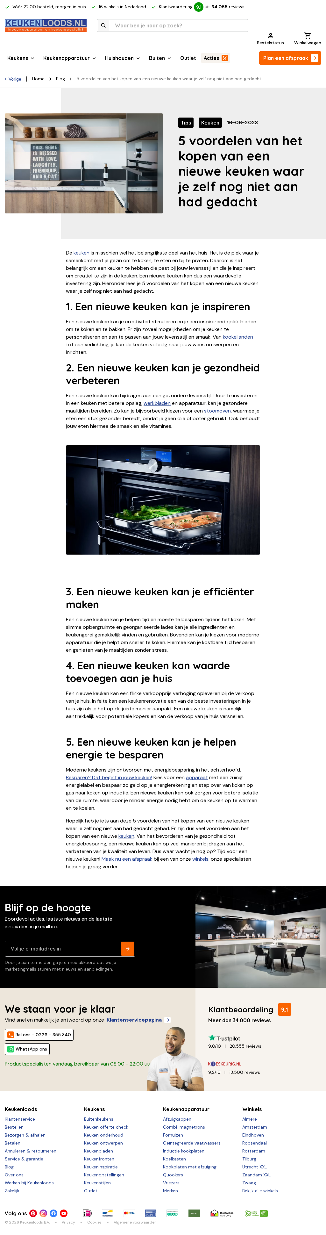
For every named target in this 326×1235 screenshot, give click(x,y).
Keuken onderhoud (103, 1135)
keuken (81, 252)
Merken (170, 1191)
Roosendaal (254, 1143)
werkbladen (157, 403)
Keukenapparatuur (66, 58)
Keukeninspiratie (101, 1167)
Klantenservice (20, 1119)
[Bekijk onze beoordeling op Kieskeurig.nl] (262, 1064)
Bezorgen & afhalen (25, 1135)
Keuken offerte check (106, 1127)
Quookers (173, 1175)
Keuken (210, 122)
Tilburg (249, 1159)
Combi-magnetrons (184, 1127)
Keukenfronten (99, 1159)
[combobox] (172, 25)
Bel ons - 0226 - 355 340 (43, 1035)
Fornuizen (173, 1135)
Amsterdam (254, 1127)
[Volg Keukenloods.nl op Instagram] (43, 1213)
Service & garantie (24, 1159)
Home (38, 79)
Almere (249, 1119)
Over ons (14, 1175)
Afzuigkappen (177, 1119)
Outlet (188, 58)
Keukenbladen (98, 1151)
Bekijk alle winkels (260, 1191)
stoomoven (217, 410)
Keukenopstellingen (104, 1175)
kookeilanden (238, 337)
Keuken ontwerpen (103, 1143)
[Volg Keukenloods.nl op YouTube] (63, 1213)
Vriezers (171, 1183)
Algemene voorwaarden (135, 1222)
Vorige (15, 79)
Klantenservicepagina (134, 1019)
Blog (60, 79)
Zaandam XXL (256, 1175)
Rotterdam (253, 1151)
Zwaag (249, 1183)
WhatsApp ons (31, 1049)
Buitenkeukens (98, 1119)
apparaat (197, 777)
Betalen (12, 1143)
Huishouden (119, 58)
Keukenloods (21, 1109)
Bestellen (14, 1127)
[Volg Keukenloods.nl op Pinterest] (33, 1213)
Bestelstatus (270, 43)
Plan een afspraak (285, 58)
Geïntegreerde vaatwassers (192, 1143)
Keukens (17, 58)
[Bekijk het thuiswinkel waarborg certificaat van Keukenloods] (222, 1213)
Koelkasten (174, 1159)
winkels (200, 859)
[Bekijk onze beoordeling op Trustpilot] (262, 1038)
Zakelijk (12, 1191)
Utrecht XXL (254, 1167)
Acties (211, 58)
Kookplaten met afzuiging (189, 1167)
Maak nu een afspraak (127, 859)
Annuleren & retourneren (30, 1151)
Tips (186, 122)
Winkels (252, 1109)
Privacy (68, 1222)
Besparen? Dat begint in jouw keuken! (109, 777)
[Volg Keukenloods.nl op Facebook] (53, 1213)
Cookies (94, 1222)
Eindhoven (253, 1135)
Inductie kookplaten (183, 1151)
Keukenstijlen (97, 1183)
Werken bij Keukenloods (29, 1183)
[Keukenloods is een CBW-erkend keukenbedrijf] (256, 1213)
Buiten (157, 58)
